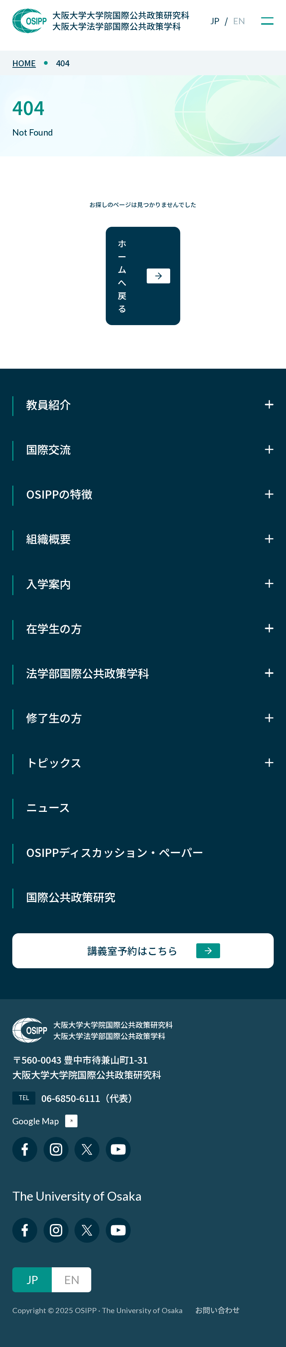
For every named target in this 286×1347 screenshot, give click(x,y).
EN (239, 21)
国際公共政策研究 (70, 897)
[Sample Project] (100, 28)
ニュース (48, 807)
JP (214, 21)
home (24, 63)
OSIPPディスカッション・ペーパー (114, 852)
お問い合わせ (217, 1310)
